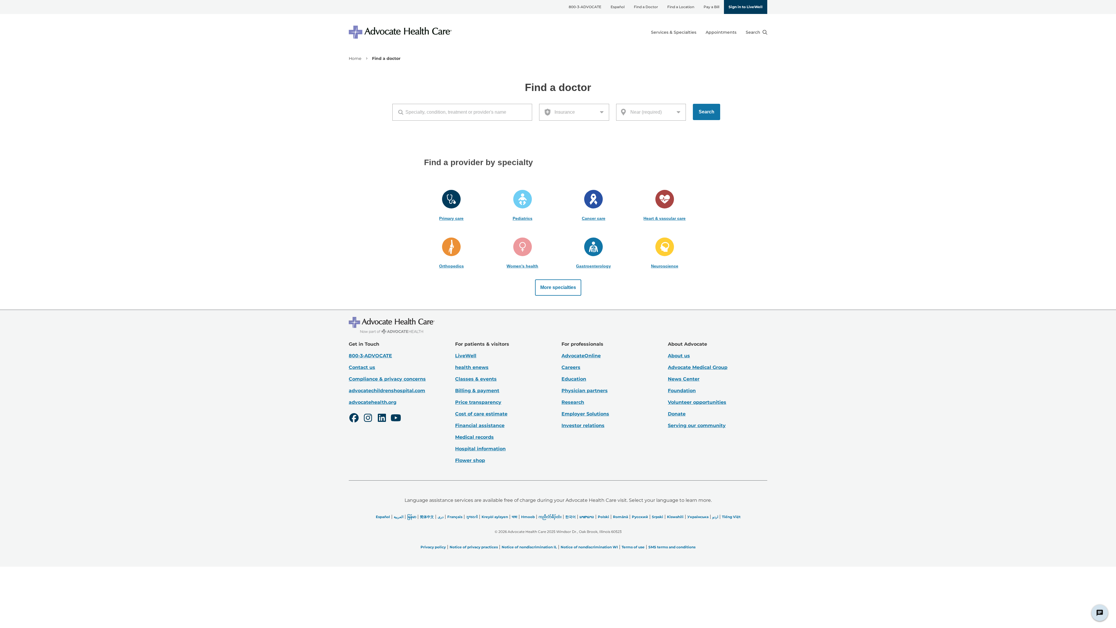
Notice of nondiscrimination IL (529, 547)
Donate (677, 414)
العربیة (398, 517)
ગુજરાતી (472, 517)
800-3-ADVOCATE (585, 7)
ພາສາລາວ (587, 517)
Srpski (657, 517)
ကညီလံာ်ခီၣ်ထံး (550, 517)
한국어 (570, 517)
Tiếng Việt (731, 517)
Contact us (362, 367)
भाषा (514, 517)
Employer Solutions (585, 414)
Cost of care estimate (481, 414)
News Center (684, 379)
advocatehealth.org (372, 402)
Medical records (474, 437)
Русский (640, 517)
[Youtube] (395, 418)
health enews (472, 367)
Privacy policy (433, 547)
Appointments (721, 32)
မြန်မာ (411, 517)
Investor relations (582, 425)
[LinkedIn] (382, 418)
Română (620, 517)
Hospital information (480, 449)
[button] (451, 205)
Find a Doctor (646, 7)
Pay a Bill (711, 7)
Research (572, 402)
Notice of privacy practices (474, 547)
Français (454, 517)
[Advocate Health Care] (401, 32)
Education (573, 379)
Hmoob (528, 517)
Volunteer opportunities (697, 402)
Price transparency (478, 402)
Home (355, 58)
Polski (603, 517)
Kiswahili (675, 517)
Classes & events (476, 379)
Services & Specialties (673, 32)
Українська (698, 517)
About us (679, 355)
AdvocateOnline (581, 355)
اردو (715, 517)
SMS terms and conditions (671, 547)
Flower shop (470, 460)
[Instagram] (368, 418)
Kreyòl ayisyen (495, 517)
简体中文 (427, 517)
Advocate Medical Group (697, 367)
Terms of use (633, 547)
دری (440, 517)
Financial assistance (480, 425)
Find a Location (680, 7)
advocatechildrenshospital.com (387, 390)
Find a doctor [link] (386, 58)
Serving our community (697, 425)
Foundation (682, 390)
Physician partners (584, 390)
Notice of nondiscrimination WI (589, 547)
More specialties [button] (558, 287)
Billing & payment (477, 390)
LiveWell (465, 355)
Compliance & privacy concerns (387, 379)
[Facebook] (354, 418)
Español (618, 7)
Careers (570, 367)
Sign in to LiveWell (746, 7)
